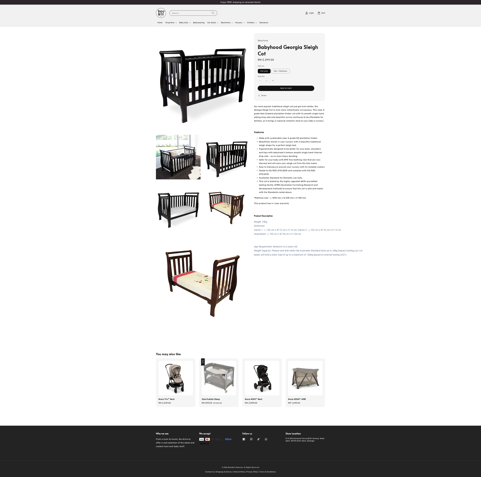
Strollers (250, 23)
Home (159, 23)
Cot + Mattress (280, 71)
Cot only (264, 71)
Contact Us (209, 472)
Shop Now (169, 23)
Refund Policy (239, 472)
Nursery (238, 23)
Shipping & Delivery (224, 472)
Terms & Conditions (267, 472)
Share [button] (264, 95)
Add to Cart (286, 88)
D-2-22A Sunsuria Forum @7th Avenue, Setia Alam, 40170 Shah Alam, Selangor (305, 439)
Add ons (261, 66)
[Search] (213, 13)
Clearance (263, 23)
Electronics (226, 23)
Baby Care (183, 23)
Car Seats (211, 23)
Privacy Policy (252, 472)
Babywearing (199, 23)
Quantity (261, 76)
